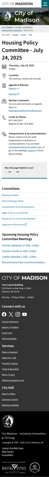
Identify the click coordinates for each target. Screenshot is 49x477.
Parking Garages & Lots (13, 380)
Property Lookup (10, 363)
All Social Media (9, 338)
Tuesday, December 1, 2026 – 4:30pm (19, 256)
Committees (27, 27)
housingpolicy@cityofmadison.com (25, 110)
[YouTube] (24, 314)
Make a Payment (10, 352)
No (17, 171)
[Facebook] (4, 314)
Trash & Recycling (10, 369)
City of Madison (26, 16)
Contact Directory (10, 321)
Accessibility (7, 454)
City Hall (18, 27)
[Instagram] (17, 314)
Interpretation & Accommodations (18, 206)
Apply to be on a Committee (15, 212)
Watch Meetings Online (12, 201)
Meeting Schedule (10, 195)
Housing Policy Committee (12, 30)
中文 (30, 35)
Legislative (19, 224)
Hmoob (23, 35)
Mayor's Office (8, 393)
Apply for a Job (9, 357)
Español (15, 35)
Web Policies (8, 451)
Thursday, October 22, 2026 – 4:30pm (19, 250)
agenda (31, 150)
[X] (11, 314)
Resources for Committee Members (19, 218)
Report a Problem (10, 327)
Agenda (12, 88)
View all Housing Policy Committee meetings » (24, 262)
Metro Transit (8, 374)
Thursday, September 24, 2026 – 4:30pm (20, 245)
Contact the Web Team (12, 448)
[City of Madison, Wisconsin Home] (8, 421)
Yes (9, 171)
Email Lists (7, 332)
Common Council (10, 399)
